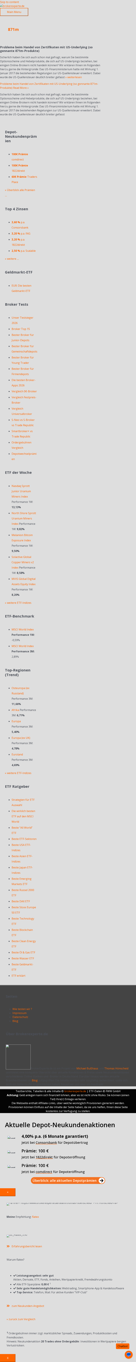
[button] (68, 1180)
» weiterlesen (73, 77)
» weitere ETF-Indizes (18, 603)
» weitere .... (12, 259)
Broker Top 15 (21, 329)
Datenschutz (20, 1017)
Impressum (19, 1013)
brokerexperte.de (75, 1091)
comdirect (44, 1171)
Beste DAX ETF (21, 901)
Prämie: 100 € (35, 1151)
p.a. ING (21, 233)
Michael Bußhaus (87, 1068)
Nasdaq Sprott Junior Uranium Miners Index (21, 491)
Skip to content (9, 2)
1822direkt (44, 1157)
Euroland (17, 754)
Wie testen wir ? (22, 1009)
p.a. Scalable (24, 251)
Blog (15, 1021)
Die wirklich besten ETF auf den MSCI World (23, 816)
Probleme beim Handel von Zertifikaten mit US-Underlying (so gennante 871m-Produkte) (46, 49)
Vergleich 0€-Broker (24, 391)
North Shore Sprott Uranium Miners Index (24, 518)
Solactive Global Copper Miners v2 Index (23, 562)
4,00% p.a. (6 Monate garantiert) (55, 1136)
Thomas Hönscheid (116, 1068)
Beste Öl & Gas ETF (23, 952)
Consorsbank (46, 1142)
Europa (16, 721)
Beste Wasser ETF (23, 958)
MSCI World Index (23, 629)
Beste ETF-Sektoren (24, 839)
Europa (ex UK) (21, 738)
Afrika (15, 710)
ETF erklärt (18, 975)
